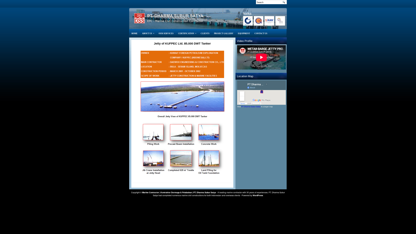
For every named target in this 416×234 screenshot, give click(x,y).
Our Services (166, 33)
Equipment (244, 33)
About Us (148, 33)
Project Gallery (223, 33)
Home (134, 33)
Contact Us (260, 33)
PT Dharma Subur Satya (250, 106)
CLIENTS (205, 33)
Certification (187, 33)
